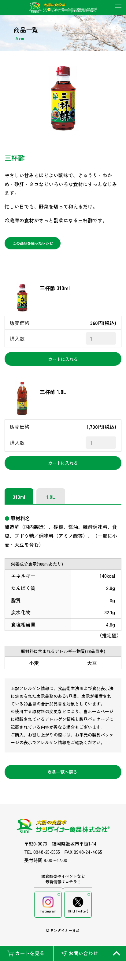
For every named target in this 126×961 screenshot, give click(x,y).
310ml (19, 496)
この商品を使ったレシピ (33, 243)
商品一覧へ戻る (62, 772)
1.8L (50, 496)
